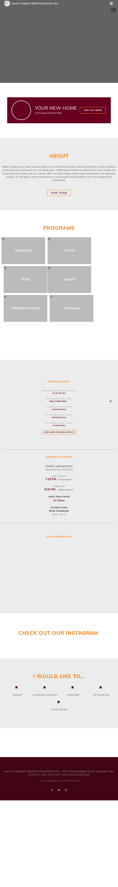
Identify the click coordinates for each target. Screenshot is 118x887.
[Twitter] (59, 790)
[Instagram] (66, 790)
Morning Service (59, 417)
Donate (17, 694)
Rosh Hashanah (59, 510)
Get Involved (101, 694)
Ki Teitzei (59, 500)
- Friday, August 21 (59, 479)
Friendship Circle (26, 308)
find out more (93, 110)
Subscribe (73, 694)
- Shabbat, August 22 (59, 490)
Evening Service (59, 409)
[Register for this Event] (111, 401)
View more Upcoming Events (59, 432)
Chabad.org (52, 781)
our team (59, 192)
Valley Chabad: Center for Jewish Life (35, 3)
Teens (25, 279)
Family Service (59, 425)
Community (23, 250)
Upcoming (72, 308)
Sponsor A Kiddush (45, 694)
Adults (69, 279)
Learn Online (59, 709)
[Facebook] (52, 790)
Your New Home (56, 108)
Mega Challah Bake (58, 401)
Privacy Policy (74, 781)
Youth (69, 250)
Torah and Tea (59, 393)
